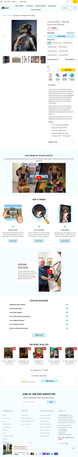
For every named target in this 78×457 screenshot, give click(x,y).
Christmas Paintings (45, 433)
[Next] (44, 36)
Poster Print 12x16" (57, 42)
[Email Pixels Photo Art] (59, 443)
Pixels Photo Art (11, 450)
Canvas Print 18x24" (52, 55)
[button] (20, 6)
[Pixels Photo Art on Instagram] (63, 443)
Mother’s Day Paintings (45, 424)
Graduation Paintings (45, 418)
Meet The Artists (7, 424)
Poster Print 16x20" (68, 42)
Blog (2, 1)
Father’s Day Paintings (45, 427)
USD (68, 1)
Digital (49, 42)
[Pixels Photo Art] (5, 8)
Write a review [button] (50, 381)
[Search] (74, 8)
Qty (48, 66)
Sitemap (5, 439)
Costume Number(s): (53, 59)
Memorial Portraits (44, 436)
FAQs (4, 433)
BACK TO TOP (39, 335)
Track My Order (22, 1)
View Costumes (39, 241)
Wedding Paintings (44, 421)
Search (4, 415)
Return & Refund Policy (27, 418)
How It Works (7, 1)
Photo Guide (70, 33)
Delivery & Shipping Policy (27, 421)
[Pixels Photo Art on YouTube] (67, 443)
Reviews (14, 1)
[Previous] (5, 36)
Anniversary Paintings (45, 415)
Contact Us (5, 442)
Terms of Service (25, 424)
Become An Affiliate (8, 436)
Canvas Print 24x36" (63, 55)
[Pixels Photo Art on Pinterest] (65, 443)
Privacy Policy (24, 415)
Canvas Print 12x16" (52, 51)
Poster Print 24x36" (63, 46)
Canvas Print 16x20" (63, 51)
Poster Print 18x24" (52, 46)
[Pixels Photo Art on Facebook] (61, 443)
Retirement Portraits (45, 430)
